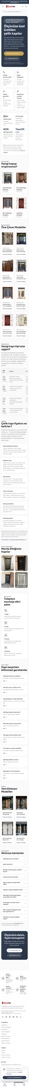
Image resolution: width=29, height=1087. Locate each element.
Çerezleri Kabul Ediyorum (14, 1077)
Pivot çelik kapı (4, 399)
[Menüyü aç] (3, 6)
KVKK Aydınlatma (5, 1038)
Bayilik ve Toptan (5, 1036)
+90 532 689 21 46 (13, 58)
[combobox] (14, 11)
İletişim (3, 1050)
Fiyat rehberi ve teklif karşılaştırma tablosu (13, 539)
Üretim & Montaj (5, 1055)
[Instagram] (2, 1016)
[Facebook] (6, 1016)
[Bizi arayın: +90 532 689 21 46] (26, 6)
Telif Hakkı (4, 1034)
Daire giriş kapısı (4, 410)
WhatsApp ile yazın (14, 955)
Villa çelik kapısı (4, 378)
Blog (24, 1085)
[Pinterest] (16, 1016)
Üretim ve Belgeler (6, 1027)
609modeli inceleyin (13, 53)
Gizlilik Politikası (5, 1041)
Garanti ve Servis (5, 1057)
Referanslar (4, 1029)
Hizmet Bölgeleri (5, 1031)
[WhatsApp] (20, 1016)
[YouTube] (9, 1016)
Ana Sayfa (5, 1085)
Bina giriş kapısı (4, 388)
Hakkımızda (4, 1025)
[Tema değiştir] (22, 6)
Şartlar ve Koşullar (6, 1043)
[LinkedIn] (13, 1016)
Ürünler (3, 1052)
